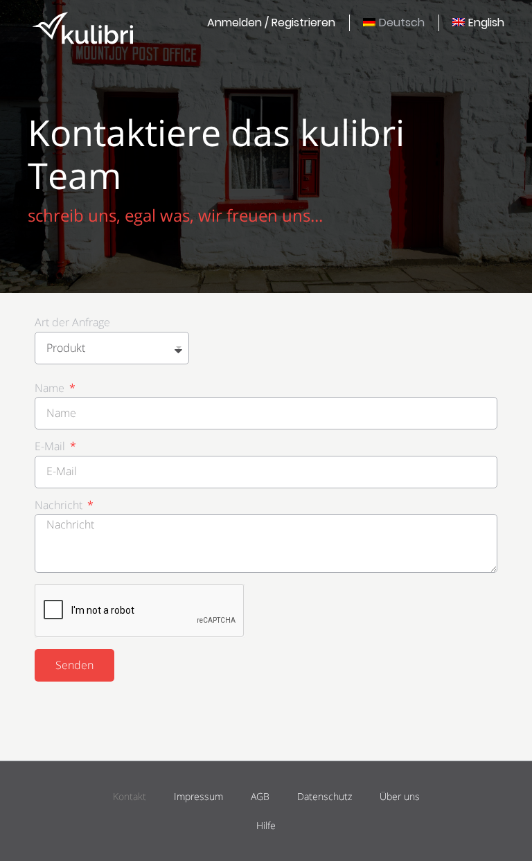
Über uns (400, 796)
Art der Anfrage (72, 323)
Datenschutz (324, 796)
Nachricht (60, 506)
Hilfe (266, 825)
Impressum (198, 796)
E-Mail (51, 447)
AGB (260, 796)
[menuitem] (271, 23)
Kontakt (129, 796)
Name (51, 389)
